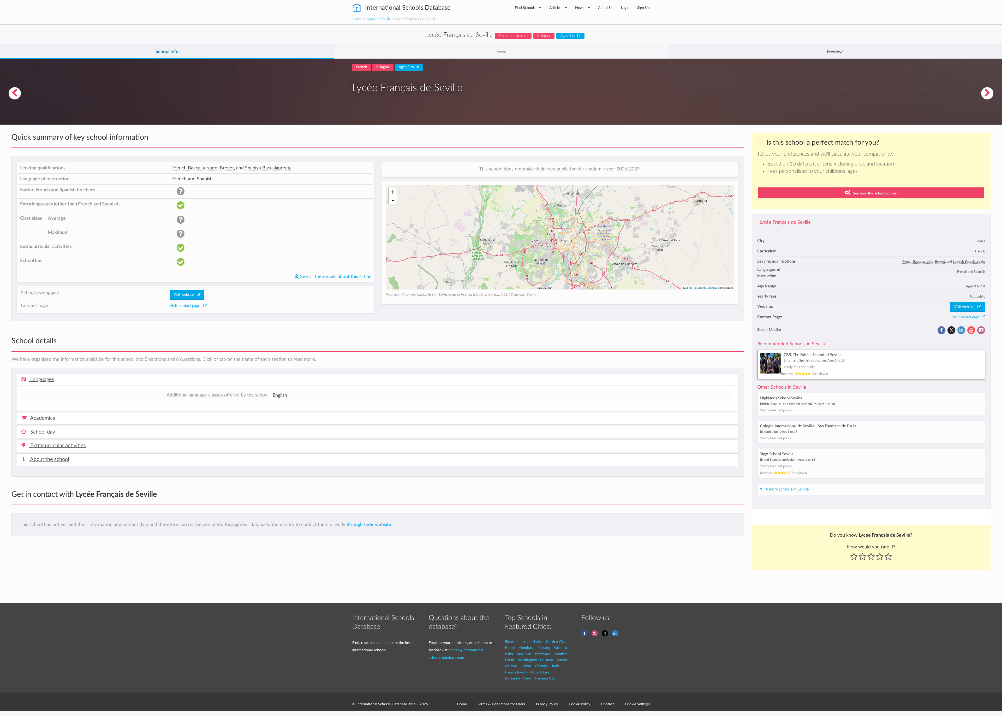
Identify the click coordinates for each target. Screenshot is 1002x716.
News (580, 8)
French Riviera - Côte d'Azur (527, 672)
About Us (605, 8)
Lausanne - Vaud (518, 678)
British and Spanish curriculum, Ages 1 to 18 (814, 360)
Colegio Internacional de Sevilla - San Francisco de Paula (808, 426)
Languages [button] (41, 379)
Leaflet (687, 287)
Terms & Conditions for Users (501, 704)
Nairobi (511, 666)
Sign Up (643, 8)
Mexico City (555, 642)
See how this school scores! (874, 193)
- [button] (393, 200)
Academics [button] (42, 418)
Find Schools (525, 8)
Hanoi (510, 648)
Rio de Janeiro (516, 642)
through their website (369, 524)
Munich (560, 654)
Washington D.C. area (535, 660)
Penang (544, 648)
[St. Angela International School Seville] (987, 93)
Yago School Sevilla (776, 454)
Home (357, 19)
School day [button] (42, 432)
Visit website (965, 307)
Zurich (562, 660)
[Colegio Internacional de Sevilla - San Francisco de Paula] (14, 93)
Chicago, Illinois (547, 666)
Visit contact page (967, 317)
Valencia (560, 648)
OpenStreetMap (707, 287)
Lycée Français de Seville (785, 222)
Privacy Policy (547, 704)
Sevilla (385, 19)
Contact (607, 704)
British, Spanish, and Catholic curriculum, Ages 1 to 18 (797, 403)
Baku (509, 654)
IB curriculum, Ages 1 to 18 (778, 431)
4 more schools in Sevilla (787, 489)
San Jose (524, 654)
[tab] (377, 380)
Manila (537, 642)
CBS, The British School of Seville (813, 355)
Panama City (545, 678)
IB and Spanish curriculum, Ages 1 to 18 (787, 459)
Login (625, 8)
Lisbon (526, 666)
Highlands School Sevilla (781, 398)
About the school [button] (49, 459)
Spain (371, 19)
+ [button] (393, 192)
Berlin (509, 660)
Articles (555, 8)
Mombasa (526, 648)
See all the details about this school (336, 276)
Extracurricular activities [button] (57, 445)
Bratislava (543, 654)
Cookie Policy (579, 704)
